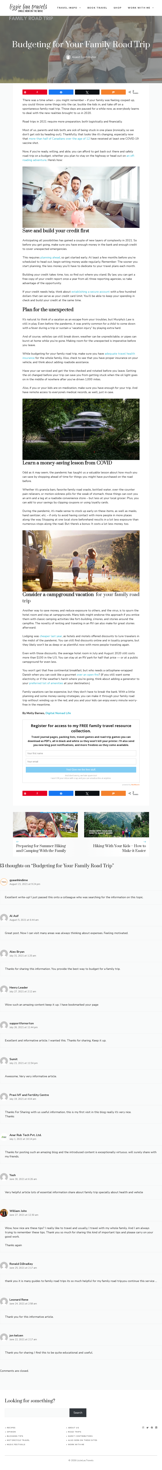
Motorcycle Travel (18, 1440)
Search (78, 1413)
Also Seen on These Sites (82, 1440)
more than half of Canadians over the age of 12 (59, 139)
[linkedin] (156, 1428)
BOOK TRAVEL (97, 7)
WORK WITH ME (139, 7)
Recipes (11, 1428)
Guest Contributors (80, 1436)
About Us (73, 1428)
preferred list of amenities (46, 683)
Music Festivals (16, 1444)
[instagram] (143, 1428)
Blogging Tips (15, 1436)
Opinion (11, 1432)
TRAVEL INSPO (67, 7)
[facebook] (152, 1428)
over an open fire (88, 675)
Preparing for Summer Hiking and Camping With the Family (41, 848)
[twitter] (147, 1428)
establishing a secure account (91, 292)
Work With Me (76, 1444)
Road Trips (74, 1432)
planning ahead (50, 257)
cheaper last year (51, 636)
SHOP (117, 7)
